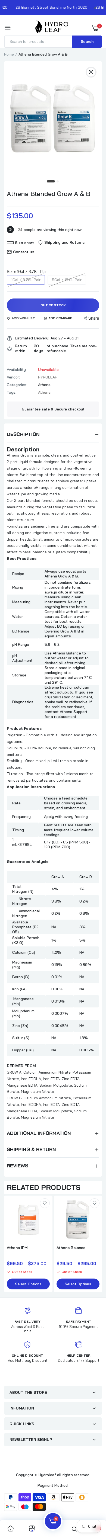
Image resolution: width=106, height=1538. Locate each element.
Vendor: (13, 377)
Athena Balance (71, 1247)
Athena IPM (17, 1247)
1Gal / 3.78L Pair (25, 279)
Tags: (11, 392)
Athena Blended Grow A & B (48, 194)
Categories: (17, 384)
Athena (44, 384)
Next (95, 1244)
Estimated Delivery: (32, 338)
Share (93, 318)
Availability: (17, 369)
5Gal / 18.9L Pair (67, 279)
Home (9, 54)
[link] (45, 1203)
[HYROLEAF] (51, 28)
